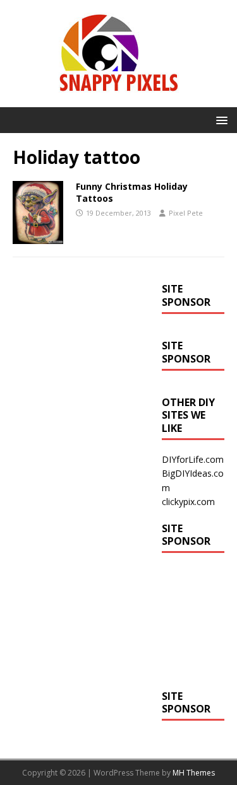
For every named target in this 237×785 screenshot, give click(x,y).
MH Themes (194, 772)
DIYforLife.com (193, 459)
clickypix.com (188, 502)
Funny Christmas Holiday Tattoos (132, 192)
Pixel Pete (186, 213)
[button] (219, 119)
